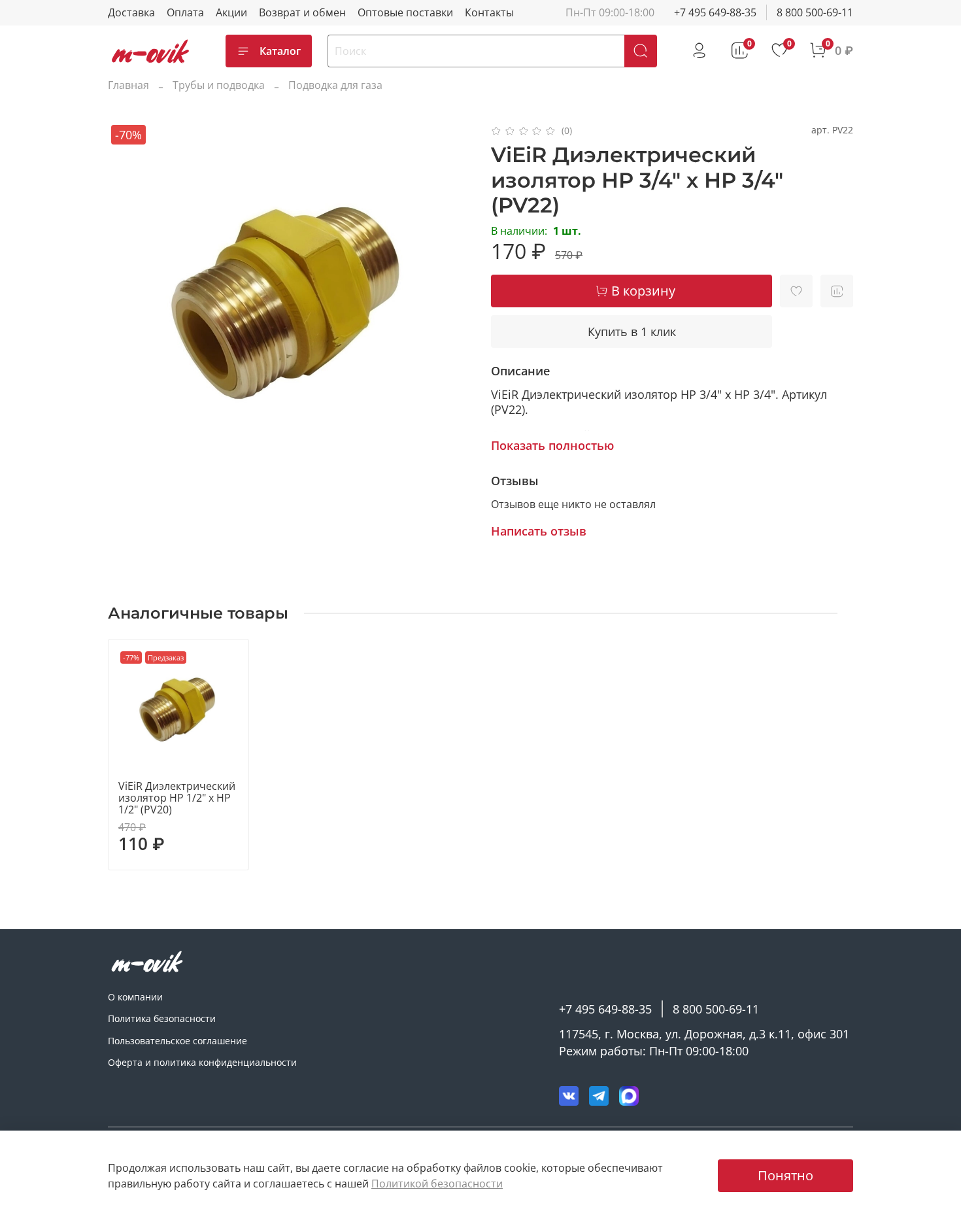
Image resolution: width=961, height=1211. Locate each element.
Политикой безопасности (437, 1183)
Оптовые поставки (405, 12)
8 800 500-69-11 (815, 12)
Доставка (131, 12)
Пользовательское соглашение (177, 1040)
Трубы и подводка (219, 85)
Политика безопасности (162, 1018)
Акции (231, 12)
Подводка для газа (335, 85)
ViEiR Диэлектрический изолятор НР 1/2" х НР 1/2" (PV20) (176, 798)
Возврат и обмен (302, 12)
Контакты (489, 12)
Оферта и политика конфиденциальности (202, 1062)
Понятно (785, 1175)
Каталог (280, 51)
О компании (135, 997)
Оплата (185, 12)
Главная (128, 85)
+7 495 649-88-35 (715, 12)
